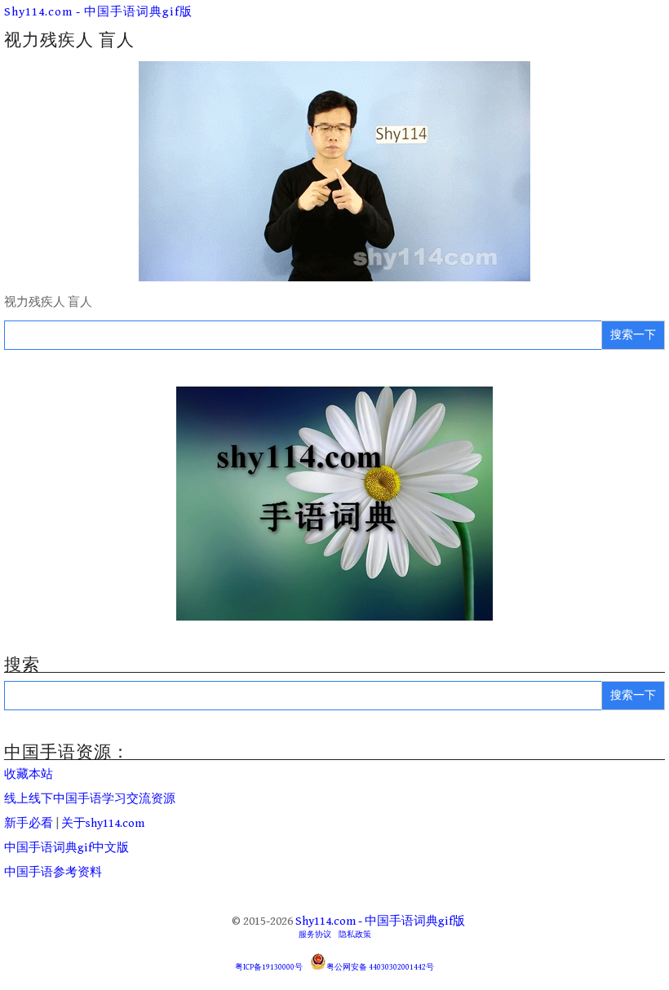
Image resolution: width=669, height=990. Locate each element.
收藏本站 (28, 774)
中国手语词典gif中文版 (66, 848)
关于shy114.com (102, 823)
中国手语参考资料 (53, 872)
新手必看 (28, 823)
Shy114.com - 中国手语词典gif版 (98, 12)
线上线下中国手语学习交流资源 (89, 799)
